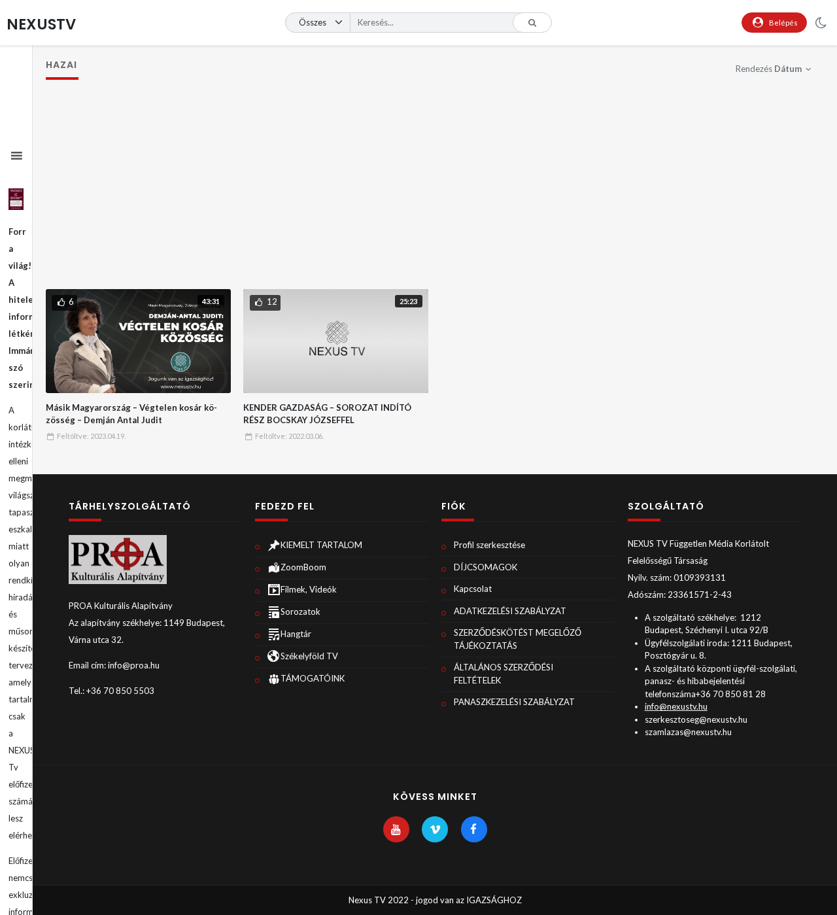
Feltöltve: (91, 436)
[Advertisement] (435, 191)
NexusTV (41, 24)
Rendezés (769, 68)
